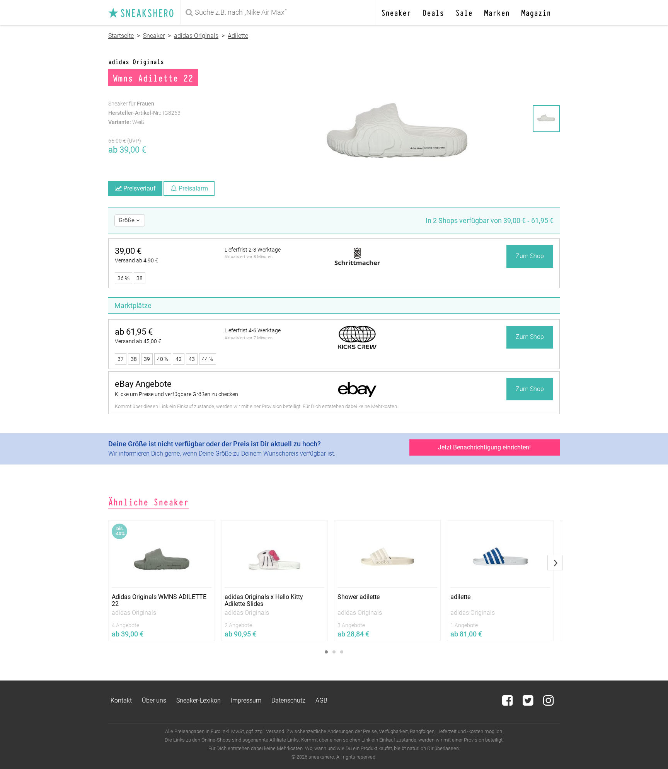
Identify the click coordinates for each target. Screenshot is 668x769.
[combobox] (279, 12)
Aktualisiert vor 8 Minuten (249, 256)
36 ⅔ (124, 278)
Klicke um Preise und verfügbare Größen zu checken (176, 394)
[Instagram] (548, 703)
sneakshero (144, 12)
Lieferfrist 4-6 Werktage (253, 330)
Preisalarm (192, 188)
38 (139, 278)
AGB (321, 700)
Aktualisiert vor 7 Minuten (249, 337)
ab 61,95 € (134, 332)
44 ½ (207, 359)
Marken (497, 12)
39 (147, 359)
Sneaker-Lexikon (198, 700)
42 (179, 359)
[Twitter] (528, 703)
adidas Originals (196, 35)
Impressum (246, 700)
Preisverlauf (139, 188)
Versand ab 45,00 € (138, 341)
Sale (463, 12)
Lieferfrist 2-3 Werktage (253, 250)
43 (192, 359)
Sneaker (396, 12)
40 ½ (163, 359)
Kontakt (121, 700)
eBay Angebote (143, 384)
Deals (433, 12)
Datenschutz (288, 700)
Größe (127, 220)
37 (121, 359)
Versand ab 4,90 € (136, 260)
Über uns (154, 700)
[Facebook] (508, 703)
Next (555, 562)
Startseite (121, 35)
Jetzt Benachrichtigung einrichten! (484, 447)
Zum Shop (530, 256)
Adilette (238, 35)
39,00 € (128, 251)
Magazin (536, 12)
